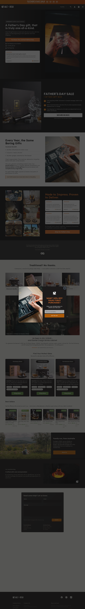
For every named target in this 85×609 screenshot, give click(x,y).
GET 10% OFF (54, 315)
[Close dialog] (65, 288)
